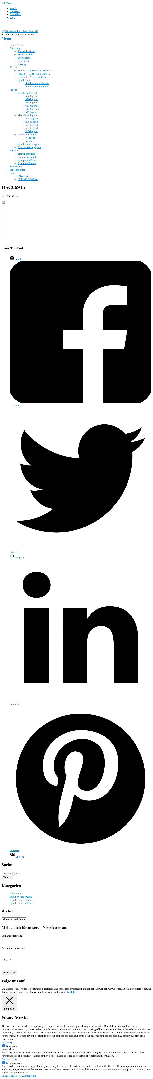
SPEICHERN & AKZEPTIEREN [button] (19, 1075)
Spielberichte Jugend (21, 899)
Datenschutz (15, 14)
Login (12, 17)
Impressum (15, 11)
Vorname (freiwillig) (12, 935)
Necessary (11, 1046)
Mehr (72, 991)
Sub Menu (7, 3)
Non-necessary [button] (9, 1058)
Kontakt (13, 8)
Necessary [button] (7, 1042)
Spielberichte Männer (21, 903)
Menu (6, 38)
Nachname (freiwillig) (13, 947)
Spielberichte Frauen (21, 896)
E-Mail (6, 960)
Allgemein (15, 893)
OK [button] (67, 991)
